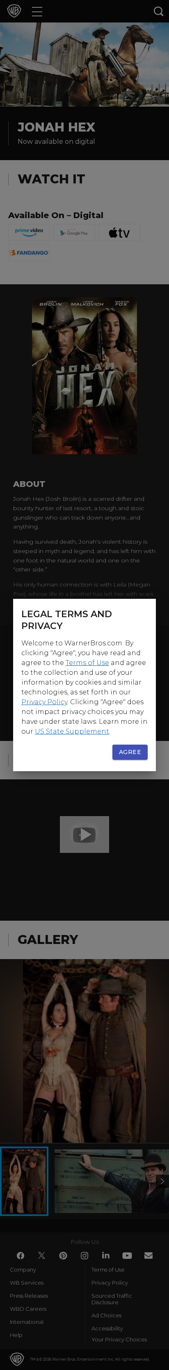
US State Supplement (72, 731)
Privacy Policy (44, 702)
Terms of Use (87, 663)
